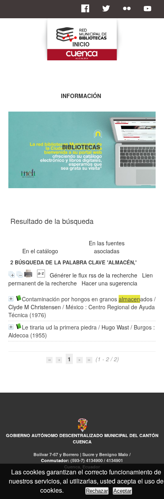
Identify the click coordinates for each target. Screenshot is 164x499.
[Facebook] (87, 8)
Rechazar (97, 491)
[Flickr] (129, 8)
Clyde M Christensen (34, 307)
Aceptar (122, 491)
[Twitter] (108, 8)
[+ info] (11, 298)
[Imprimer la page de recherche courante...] (28, 275)
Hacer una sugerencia (109, 283)
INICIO (81, 44)
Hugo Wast (115, 327)
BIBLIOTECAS (81, 147)
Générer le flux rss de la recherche (93, 275)
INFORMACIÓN (81, 96)
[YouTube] (149, 8)
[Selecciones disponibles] (41, 275)
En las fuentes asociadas (107, 247)
